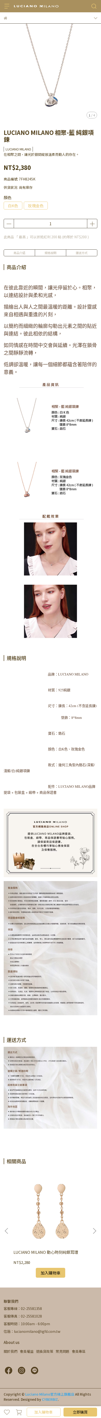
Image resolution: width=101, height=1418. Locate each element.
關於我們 (10, 1351)
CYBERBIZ (50, 1399)
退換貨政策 (44, 1351)
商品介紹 (19, 253)
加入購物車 (43, 1412)
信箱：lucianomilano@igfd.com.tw (32, 1331)
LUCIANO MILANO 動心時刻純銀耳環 (45, 1252)
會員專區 (79, 1351)
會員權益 (27, 1351)
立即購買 (80, 1412)
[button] (94, 1231)
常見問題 (62, 1351)
